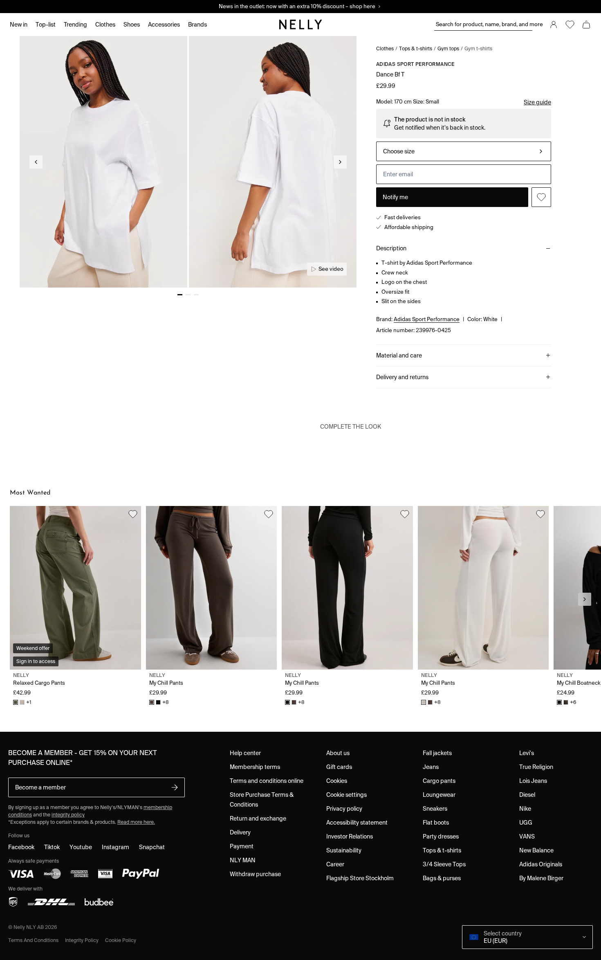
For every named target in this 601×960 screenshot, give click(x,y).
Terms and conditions (33, 940)
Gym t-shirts (478, 48)
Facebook (21, 847)
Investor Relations (349, 836)
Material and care (399, 355)
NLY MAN (243, 860)
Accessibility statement (357, 822)
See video (330, 268)
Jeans (431, 767)
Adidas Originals (540, 864)
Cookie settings (346, 794)
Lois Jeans (533, 781)
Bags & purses (442, 878)
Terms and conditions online (266, 781)
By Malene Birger (541, 878)
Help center (245, 753)
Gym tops (448, 48)
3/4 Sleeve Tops (444, 864)
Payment (241, 846)
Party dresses (441, 836)
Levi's (526, 753)
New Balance (536, 850)
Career (335, 864)
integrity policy (68, 815)
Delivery (240, 832)
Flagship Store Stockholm (360, 878)
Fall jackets (437, 753)
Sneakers (435, 808)
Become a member (40, 787)
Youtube (81, 847)
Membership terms (255, 767)
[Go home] (300, 24)
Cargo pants (439, 781)
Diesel (527, 794)
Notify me (395, 197)
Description (391, 248)
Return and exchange (258, 818)
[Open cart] (586, 24)
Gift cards (339, 767)
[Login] (553, 24)
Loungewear (439, 794)
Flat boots (436, 822)
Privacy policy (344, 808)
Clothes (385, 48)
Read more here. (136, 822)
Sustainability (343, 850)
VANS (527, 836)
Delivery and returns (402, 377)
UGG (525, 822)
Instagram (115, 847)
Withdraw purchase (255, 874)
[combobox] (463, 151)
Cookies (336, 781)
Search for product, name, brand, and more (484, 24)
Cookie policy (120, 940)
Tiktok (52, 847)
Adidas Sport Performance (415, 64)
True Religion (536, 767)
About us (338, 753)
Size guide (537, 102)
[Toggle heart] (541, 197)
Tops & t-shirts (415, 48)
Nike (525, 808)
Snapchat (152, 847)
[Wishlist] (570, 24)
